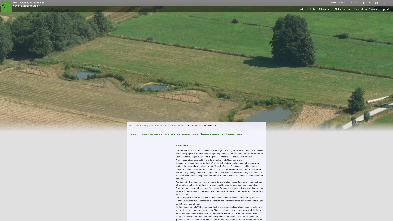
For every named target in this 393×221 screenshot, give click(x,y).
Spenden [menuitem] (386, 9)
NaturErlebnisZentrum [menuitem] (366, 9)
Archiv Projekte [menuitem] (178, 126)
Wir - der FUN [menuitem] (307, 9)
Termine (354, 2)
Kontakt (333, 2)
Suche (388, 2)
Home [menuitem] (130, 126)
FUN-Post (343, 2)
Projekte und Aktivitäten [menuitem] (158, 126)
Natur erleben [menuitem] (342, 9)
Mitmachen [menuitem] (325, 9)
